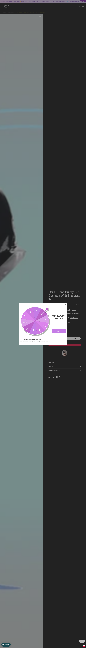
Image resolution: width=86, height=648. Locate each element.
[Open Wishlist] (84, 646)
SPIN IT (59, 331)
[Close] (65, 304)
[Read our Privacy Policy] (49, 341)
